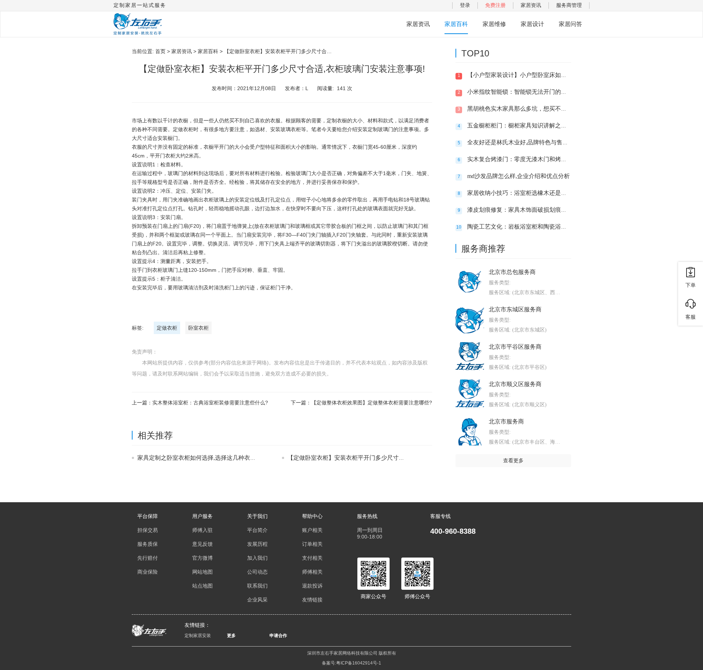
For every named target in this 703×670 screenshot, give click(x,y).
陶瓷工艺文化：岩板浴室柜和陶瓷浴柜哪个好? (527, 226)
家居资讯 (531, 5)
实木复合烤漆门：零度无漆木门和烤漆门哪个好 (528, 159)
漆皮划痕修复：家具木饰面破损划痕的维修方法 (528, 210)
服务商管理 (569, 5)
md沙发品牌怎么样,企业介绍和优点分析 (518, 176)
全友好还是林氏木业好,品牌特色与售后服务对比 (529, 142)
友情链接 (312, 600)
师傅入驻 (202, 530)
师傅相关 (312, 572)
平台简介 (257, 530)
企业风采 (257, 600)
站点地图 (202, 586)
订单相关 (312, 544)
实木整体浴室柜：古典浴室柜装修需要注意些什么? (210, 403)
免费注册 (495, 5)
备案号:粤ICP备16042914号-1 (351, 663)
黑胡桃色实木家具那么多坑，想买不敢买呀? (524, 109)
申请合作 (278, 635)
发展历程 (257, 544)
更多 (231, 635)
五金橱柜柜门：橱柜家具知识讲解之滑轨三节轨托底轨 (537, 125)
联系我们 (257, 586)
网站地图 (202, 572)
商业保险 (147, 572)
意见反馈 (202, 544)
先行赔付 (147, 558)
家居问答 (570, 24)
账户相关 (312, 530)
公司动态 (257, 572)
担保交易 (147, 530)
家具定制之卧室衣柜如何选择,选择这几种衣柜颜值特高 (208, 458)
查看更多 (513, 460)
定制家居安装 (198, 635)
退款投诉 (312, 586)
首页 (160, 51)
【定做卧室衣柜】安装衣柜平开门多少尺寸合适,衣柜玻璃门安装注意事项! (382, 458)
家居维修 (494, 24)
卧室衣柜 (198, 328)
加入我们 (257, 558)
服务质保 (147, 544)
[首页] (138, 24)
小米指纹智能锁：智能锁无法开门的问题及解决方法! (535, 92)
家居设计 (532, 24)
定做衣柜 (167, 328)
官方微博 (202, 558)
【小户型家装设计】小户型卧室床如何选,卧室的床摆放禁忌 (544, 75)
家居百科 (456, 24)
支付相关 (312, 558)
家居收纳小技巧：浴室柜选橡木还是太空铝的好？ (531, 193)
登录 (465, 5)
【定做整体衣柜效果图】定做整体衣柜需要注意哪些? (371, 403)
